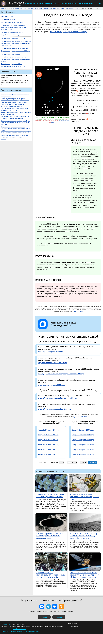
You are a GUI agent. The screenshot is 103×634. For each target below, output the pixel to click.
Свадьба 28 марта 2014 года (49, 445)
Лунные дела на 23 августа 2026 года (12, 32)
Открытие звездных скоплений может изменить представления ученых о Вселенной (15, 127)
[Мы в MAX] (42, 606)
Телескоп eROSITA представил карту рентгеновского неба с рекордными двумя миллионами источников (14, 108)
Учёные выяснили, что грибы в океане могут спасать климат (15, 95)
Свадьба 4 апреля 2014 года (83, 440)
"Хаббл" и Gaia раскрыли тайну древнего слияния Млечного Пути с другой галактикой (15, 99)
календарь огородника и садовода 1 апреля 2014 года (61, 374)
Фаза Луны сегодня (7, 16)
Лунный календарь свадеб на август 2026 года (15, 51)
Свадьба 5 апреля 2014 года (83, 445)
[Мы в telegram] (48, 606)
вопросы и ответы (78, 311)
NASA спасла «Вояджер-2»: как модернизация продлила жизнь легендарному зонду (15, 103)
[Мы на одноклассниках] (61, 606)
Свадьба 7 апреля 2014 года (83, 454)
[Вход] (100, 3)
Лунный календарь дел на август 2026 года (14, 48)
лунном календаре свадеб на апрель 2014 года (68, 32)
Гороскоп (57, 3)
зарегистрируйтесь (64, 120)
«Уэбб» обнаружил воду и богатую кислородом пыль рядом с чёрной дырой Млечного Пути (16, 132)
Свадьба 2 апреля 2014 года (83, 430)
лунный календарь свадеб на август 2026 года (58, 398)
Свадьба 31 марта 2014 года (49, 430)
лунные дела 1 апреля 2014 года (51, 385)
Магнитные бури (69, 3)
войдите (53, 122)
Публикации (30, 3)
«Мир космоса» (6, 624)
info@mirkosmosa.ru (19, 629)
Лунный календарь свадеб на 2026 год (13, 67)
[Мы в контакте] (54, 606)
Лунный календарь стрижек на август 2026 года (16, 41)
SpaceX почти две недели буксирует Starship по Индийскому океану (16, 113)
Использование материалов (18, 631)
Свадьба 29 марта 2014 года (49, 440)
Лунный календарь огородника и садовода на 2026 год (15, 60)
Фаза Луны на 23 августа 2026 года (12, 22)
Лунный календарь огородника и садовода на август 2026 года (15, 44)
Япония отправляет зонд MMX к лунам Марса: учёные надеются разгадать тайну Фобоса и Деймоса (15, 122)
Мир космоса (5, 8)
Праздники (88, 3)
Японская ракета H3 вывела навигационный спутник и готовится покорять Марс (15, 117)
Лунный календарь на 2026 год (10, 54)
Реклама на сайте (33, 631)
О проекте (5, 631)
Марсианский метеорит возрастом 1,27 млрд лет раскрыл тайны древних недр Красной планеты (15, 137)
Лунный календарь (44, 3)
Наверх (59, 617)
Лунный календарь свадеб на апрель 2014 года (64, 8)
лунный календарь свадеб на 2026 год (54, 409)
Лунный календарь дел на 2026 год (12, 64)
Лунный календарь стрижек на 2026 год (13, 57)
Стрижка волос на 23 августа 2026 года (13, 25)
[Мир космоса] (4, 4)
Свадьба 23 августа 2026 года (10, 35)
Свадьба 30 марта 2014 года (49, 435)
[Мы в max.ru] (62, 329)
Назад (44, 617)
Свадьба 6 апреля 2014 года (83, 449)
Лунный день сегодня (8, 19)
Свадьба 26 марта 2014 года (49, 454)
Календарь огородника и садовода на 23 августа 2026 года (13, 28)
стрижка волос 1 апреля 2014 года (52, 363)
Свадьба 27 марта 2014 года (49, 449)
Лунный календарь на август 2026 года (13, 38)
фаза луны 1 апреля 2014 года (50, 351)
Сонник (80, 3)
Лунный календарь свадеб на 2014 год (36, 8)
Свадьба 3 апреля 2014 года (83, 435)
